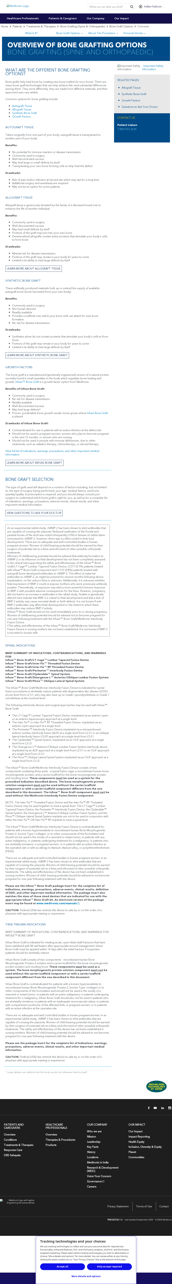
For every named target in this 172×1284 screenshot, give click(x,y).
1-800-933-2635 (127, 129)
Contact (164, 1206)
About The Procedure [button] (102, 33)
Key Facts (92, 1147)
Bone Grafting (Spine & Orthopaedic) (82, 26)
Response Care (13, 1150)
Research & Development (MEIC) (102, 1169)
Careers (91, 1186)
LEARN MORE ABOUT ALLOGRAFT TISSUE (33, 268)
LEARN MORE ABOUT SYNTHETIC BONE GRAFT (37, 355)
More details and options (86, 1276)
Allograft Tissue (21, 109)
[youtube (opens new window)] (154, 1107)
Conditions (10, 1139)
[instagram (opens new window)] (168, 1107)
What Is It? (31, 33)
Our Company (95, 18)
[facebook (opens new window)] (146, 1107)
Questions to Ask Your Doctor (140, 107)
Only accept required (109, 1266)
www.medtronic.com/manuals (56, 903)
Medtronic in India (98, 1162)
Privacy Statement (117, 1206)
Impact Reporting (139, 1136)
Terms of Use (144, 1206)
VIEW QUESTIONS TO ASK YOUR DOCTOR (34, 513)
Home (4, 26)
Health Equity (136, 1142)
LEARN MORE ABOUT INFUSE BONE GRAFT (34, 463)
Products (51, 1145)
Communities (136, 1157)
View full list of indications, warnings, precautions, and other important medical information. (52, 453)
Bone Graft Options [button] (68, 33)
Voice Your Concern (99, 1176)
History (91, 1152)
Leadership (93, 1142)
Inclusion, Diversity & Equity (145, 1147)
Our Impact (121, 18)
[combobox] (107, 7)
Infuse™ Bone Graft (27, 382)
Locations (92, 1157)
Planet (132, 1152)
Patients (17, 26)
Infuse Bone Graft (97, 413)
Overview (9, 1134)
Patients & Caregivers (63, 18)
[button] (132, 7)
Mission (91, 1136)
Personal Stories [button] (133, 33)
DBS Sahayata (12, 1155)
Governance (94, 1181)
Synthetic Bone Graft (24, 113)
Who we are (94, 1131)
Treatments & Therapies (41, 26)
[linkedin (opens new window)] (161, 1107)
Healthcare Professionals (23, 18)
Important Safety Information (152, 68)
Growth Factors (21, 116)
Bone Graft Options (121, 26)
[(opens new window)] (142, 1086)
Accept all (62, 1266)
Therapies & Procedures (60, 1139)
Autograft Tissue (22, 106)
